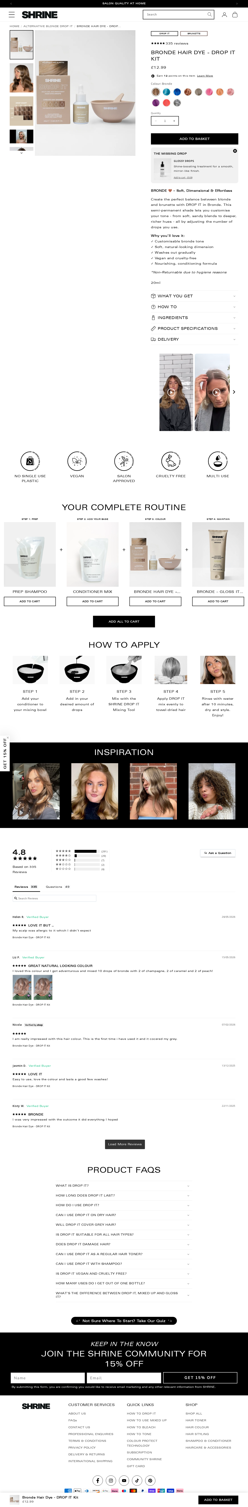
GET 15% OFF (124, 783)
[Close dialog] (162, 713)
